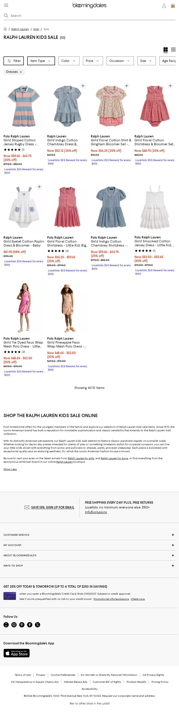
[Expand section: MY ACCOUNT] (89, 545)
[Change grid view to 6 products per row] (173, 49)
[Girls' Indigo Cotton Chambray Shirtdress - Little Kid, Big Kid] (111, 207)
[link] (24, 154)
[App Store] (16, 653)
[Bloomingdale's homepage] (6, 29)
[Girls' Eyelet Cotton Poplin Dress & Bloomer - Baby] (24, 207)
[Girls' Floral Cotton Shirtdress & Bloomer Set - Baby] (155, 106)
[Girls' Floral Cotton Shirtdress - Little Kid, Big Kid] (67, 207)
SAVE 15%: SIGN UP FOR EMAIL (52, 507)
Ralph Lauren (20, 29)
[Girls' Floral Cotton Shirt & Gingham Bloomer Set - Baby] (111, 106)
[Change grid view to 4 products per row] (166, 50)
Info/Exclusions (96, 512)
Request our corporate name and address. (128, 695)
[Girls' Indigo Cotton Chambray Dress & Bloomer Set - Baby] (67, 106)
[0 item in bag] (173, 5)
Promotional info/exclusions (111, 599)
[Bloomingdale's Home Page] (90, 5)
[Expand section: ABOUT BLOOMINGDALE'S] (89, 555)
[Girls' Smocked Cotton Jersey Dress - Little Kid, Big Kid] (155, 207)
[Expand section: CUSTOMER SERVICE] (89, 535)
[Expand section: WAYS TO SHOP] (89, 566)
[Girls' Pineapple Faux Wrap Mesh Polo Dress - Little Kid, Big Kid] (67, 308)
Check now (138, 599)
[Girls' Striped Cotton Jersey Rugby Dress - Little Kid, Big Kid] (24, 106)
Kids (36, 29)
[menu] (6, 5)
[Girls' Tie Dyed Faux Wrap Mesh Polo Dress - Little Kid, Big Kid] (24, 308)
